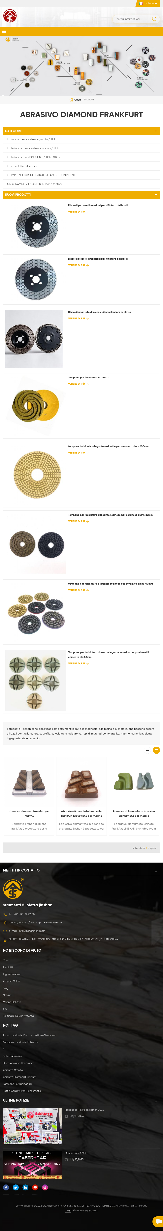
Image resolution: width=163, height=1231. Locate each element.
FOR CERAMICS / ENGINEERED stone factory (34, 184)
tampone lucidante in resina (20, 1042)
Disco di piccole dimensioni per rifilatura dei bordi (98, 205)
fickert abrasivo (12, 1056)
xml (5, 1009)
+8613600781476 (53, 922)
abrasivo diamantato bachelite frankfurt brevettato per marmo (81, 813)
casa (77, 99)
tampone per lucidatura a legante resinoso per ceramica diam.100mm (110, 584)
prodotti (8, 967)
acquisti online (11, 981)
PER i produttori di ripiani (21, 166)
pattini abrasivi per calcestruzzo (22, 1091)
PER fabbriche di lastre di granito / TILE (31, 139)
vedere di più (76, 212)
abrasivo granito (13, 1070)
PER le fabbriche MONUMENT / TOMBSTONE (34, 157)
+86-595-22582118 (24, 914)
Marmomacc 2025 (75, 1153)
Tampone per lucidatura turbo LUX (89, 377)
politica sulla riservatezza (18, 1016)
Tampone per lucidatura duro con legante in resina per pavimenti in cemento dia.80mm (109, 655)
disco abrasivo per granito (18, 1063)
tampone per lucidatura (17, 1084)
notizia (7, 995)
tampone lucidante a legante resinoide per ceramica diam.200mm (108, 446)
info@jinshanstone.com (32, 931)
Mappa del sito (12, 1002)
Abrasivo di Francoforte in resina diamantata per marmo (134, 813)
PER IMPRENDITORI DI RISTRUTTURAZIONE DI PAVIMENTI (41, 175)
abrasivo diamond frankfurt (19, 1077)
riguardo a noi (11, 974)
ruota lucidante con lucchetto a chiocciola (29, 1035)
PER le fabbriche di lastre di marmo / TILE (32, 148)
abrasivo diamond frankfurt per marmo (29, 813)
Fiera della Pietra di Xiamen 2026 (84, 1110)
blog (5, 988)
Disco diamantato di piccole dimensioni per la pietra (99, 312)
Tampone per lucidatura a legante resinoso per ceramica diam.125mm (110, 515)
